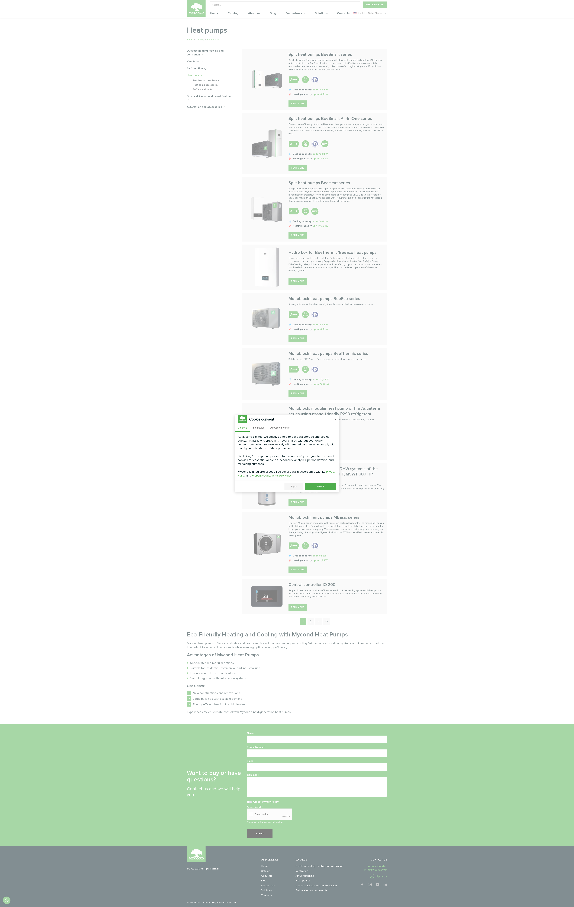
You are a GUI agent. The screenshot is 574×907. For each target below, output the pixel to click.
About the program (280, 427)
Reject (294, 486)
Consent (242, 427)
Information (258, 427)
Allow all (320, 486)
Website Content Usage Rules (272, 475)
